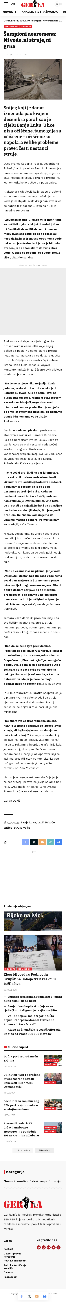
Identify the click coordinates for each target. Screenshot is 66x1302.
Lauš (40, 822)
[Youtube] (49, 1247)
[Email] (37, 1296)
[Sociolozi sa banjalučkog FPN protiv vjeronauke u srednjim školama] (53, 1104)
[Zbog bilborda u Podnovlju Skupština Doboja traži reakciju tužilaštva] (33, 952)
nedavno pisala (26, 430)
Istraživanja (38, 1181)
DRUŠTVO (50, 1064)
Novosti (9, 1181)
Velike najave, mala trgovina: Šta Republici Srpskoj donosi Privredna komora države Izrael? (29, 1020)
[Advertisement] (33, 301)
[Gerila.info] (33, 4)
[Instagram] (44, 1247)
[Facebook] (39, 1247)
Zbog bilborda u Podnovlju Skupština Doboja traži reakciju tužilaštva (30, 979)
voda (26, 827)
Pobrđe (50, 822)
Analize (22, 1181)
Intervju (55, 1181)
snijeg (8, 827)
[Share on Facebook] (21, 1296)
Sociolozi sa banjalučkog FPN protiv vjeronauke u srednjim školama (21, 1105)
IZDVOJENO (11, 27)
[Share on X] (29, 1296)
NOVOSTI (26, 27)
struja (18, 827)
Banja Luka (28, 822)
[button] (7, 3)
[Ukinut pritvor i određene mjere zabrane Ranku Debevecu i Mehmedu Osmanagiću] (53, 1078)
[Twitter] (54, 1247)
